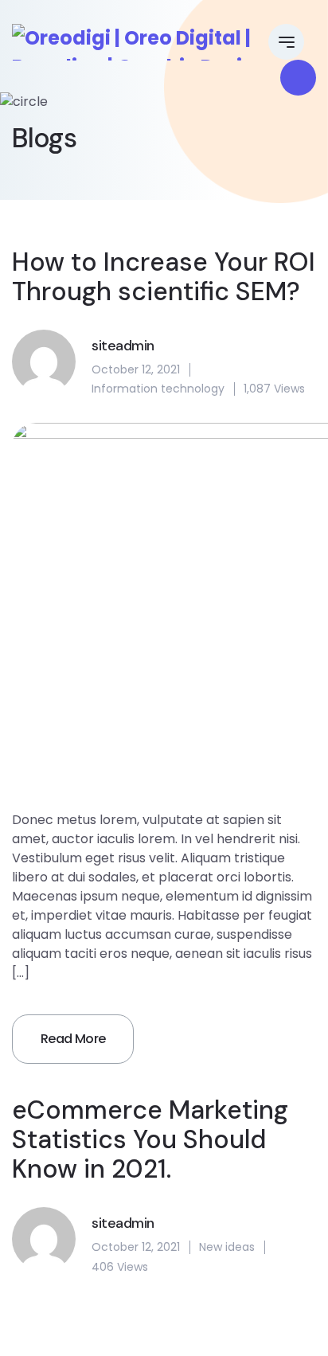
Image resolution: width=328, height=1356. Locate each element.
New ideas (227, 1247)
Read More (73, 1039)
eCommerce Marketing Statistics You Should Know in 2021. (150, 1139)
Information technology (158, 389)
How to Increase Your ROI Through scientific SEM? (163, 277)
